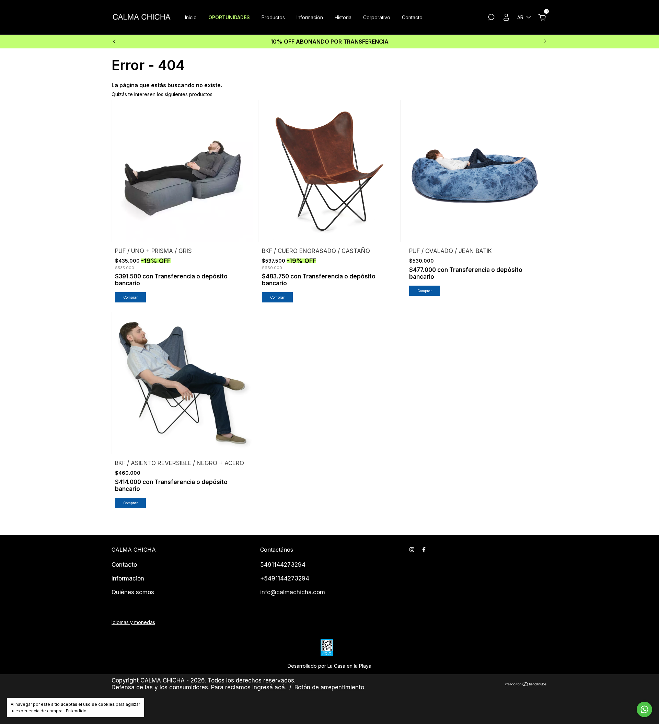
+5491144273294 (284, 578)
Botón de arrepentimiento (329, 687)
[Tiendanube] (526, 685)
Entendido (76, 710)
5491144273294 (282, 564)
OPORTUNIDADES (229, 17)
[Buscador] (491, 18)
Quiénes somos (133, 592)
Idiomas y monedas (133, 622)
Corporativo (376, 17)
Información (310, 17)
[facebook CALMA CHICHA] (424, 549)
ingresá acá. (269, 687)
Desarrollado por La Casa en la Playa (329, 666)
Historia (343, 17)
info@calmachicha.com (292, 592)
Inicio (191, 17)
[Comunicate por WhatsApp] (644, 709)
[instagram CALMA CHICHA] (412, 549)
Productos (273, 17)
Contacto (412, 17)
